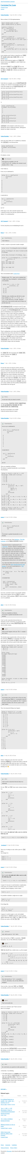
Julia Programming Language (8, 1)
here (6, 58)
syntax (2, 1115)
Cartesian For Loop (8, 5)
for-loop (13, 1104)
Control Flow (16, 273)
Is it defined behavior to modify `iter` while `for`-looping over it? (7, 1101)
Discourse (9, 1151)
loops (5, 1115)
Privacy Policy (13, 1147)
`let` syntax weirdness (7, 1119)
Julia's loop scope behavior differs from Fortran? (6, 1133)
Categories (7, 1145)
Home (2, 1145)
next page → (4, 1089)
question (2, 9)
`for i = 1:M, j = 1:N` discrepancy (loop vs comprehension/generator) (8, 1110)
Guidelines (14, 1145)
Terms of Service (5, 1147)
